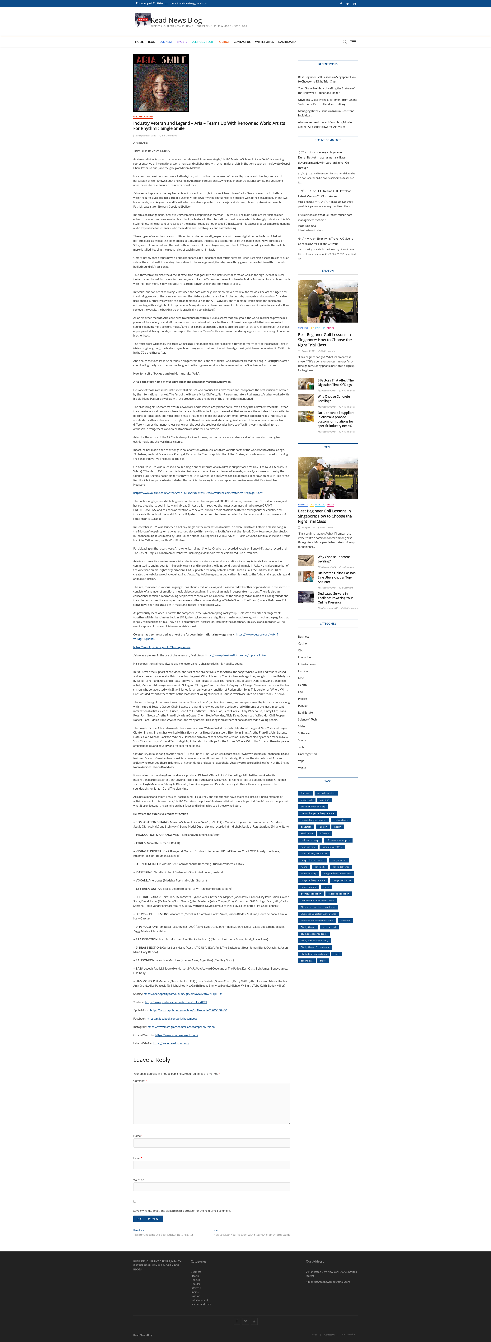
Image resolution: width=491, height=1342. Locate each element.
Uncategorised (143, 116)
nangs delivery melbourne (337, 873)
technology (307, 960)
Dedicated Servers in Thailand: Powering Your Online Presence (335, 597)
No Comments (169, 135)
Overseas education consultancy (318, 907)
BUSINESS (307, 799)
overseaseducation (311, 893)
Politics (223, 41)
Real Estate (305, 712)
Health (302, 685)
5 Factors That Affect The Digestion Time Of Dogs (336, 382)
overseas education (338, 893)
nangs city (320, 866)
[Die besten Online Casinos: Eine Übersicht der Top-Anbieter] (306, 576)
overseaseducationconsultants (317, 920)
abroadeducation (326, 793)
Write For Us (264, 41)
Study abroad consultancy (314, 940)
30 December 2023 (329, 608)
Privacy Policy (348, 1334)
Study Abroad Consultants (315, 947)
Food (301, 678)
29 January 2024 (328, 390)
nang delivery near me (312, 860)
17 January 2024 (328, 587)
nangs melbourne (342, 880)
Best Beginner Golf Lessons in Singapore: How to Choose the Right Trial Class (325, 339)
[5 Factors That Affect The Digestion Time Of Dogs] (306, 384)
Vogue (302, 767)
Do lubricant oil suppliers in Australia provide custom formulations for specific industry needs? (336, 419)
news (327, 886)
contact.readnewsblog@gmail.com (188, 3)
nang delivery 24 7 (332, 846)
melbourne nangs (310, 840)
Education (304, 657)
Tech (301, 747)
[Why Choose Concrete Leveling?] (306, 400)
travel (323, 960)
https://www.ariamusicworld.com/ (176, 1035)
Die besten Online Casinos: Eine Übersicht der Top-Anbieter (337, 577)
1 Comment (347, 587)
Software (304, 733)
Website (138, 1180)
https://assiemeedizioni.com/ (171, 1043)
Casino (302, 643)
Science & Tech (202, 41)
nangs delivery (308, 873)
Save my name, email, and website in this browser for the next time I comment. (182, 1210)
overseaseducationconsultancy (317, 900)
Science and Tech (201, 1304)
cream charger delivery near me (317, 813)
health (337, 826)
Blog (151, 41)
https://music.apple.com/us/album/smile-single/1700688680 (188, 1010)
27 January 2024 (328, 431)
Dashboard (287, 41)
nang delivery (308, 846)
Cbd (300, 650)
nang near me (339, 860)
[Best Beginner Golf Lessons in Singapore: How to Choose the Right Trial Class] (328, 301)
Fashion (303, 671)
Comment (140, 1080)
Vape (301, 761)
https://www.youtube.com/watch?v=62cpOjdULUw (230, 492)
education (306, 826)
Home (139, 41)
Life (312, 328)
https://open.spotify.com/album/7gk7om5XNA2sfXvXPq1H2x (183, 993)
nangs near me (308, 886)
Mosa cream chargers (338, 840)
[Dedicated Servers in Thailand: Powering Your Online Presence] (306, 597)
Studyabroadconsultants (314, 953)
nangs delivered (341, 866)
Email (137, 1158)
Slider (330, 328)
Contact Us (242, 41)
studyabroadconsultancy (314, 933)
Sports (182, 41)
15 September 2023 (145, 135)
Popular (320, 328)
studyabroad (329, 927)
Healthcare (307, 833)
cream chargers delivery (313, 819)
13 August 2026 (307, 351)
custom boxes (341, 819)
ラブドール (305, 152)
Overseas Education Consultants (318, 913)
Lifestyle (324, 833)
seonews (345, 920)
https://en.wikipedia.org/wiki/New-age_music (161, 647)
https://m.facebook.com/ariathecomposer (173, 1018)
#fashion (305, 793)
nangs (304, 866)
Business (166, 41)
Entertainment (307, 664)
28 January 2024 (328, 406)
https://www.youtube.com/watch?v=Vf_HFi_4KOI (176, 1002)
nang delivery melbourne (314, 853)
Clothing (324, 799)
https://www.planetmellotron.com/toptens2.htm (235, 655)
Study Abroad (308, 927)
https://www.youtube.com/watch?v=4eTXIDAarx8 (165, 492)
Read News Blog (176, 20)
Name (138, 1135)
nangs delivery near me (313, 880)
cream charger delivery (313, 806)
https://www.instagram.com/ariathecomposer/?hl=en (181, 1026)
